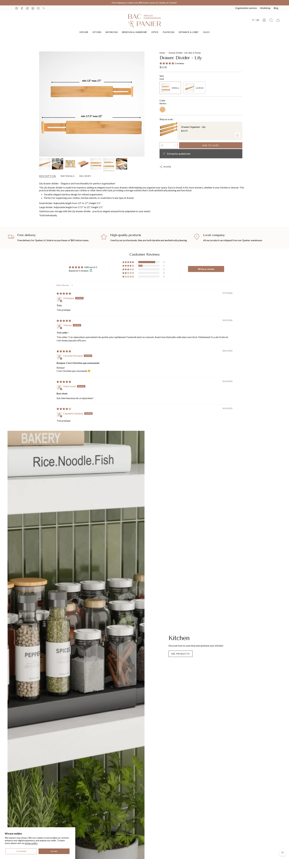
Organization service (246, 8)
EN (257, 20)
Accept (54, 851)
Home (162, 52)
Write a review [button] (206, 268)
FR (253, 20)
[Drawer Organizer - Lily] (169, 131)
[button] (83, 32)
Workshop (265, 8)
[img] (64, 293)
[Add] (237, 135)
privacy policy (31, 843)
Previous (39, 104)
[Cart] (278, 20)
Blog (276, 8)
